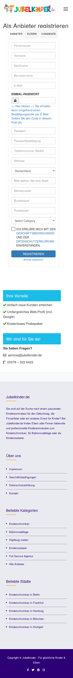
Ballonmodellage (18, 532)
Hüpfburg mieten (18, 540)
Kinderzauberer (18, 548)
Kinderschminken (19, 524)
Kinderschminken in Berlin (24, 594)
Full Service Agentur (21, 556)
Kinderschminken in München (26, 619)
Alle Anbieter (16, 564)
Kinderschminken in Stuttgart (26, 627)
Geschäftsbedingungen (35, 233)
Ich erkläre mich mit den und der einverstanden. (36, 237)
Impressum (15, 469)
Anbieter (16, 34)
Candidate (48, 34)
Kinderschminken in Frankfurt (26, 603)
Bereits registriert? (34, 259)
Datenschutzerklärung (35, 241)
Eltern (32, 34)
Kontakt (13, 493)
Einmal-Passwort (25, 94)
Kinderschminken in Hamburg (26, 611)
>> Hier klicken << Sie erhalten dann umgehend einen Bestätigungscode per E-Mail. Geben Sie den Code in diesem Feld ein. (31, 114)
